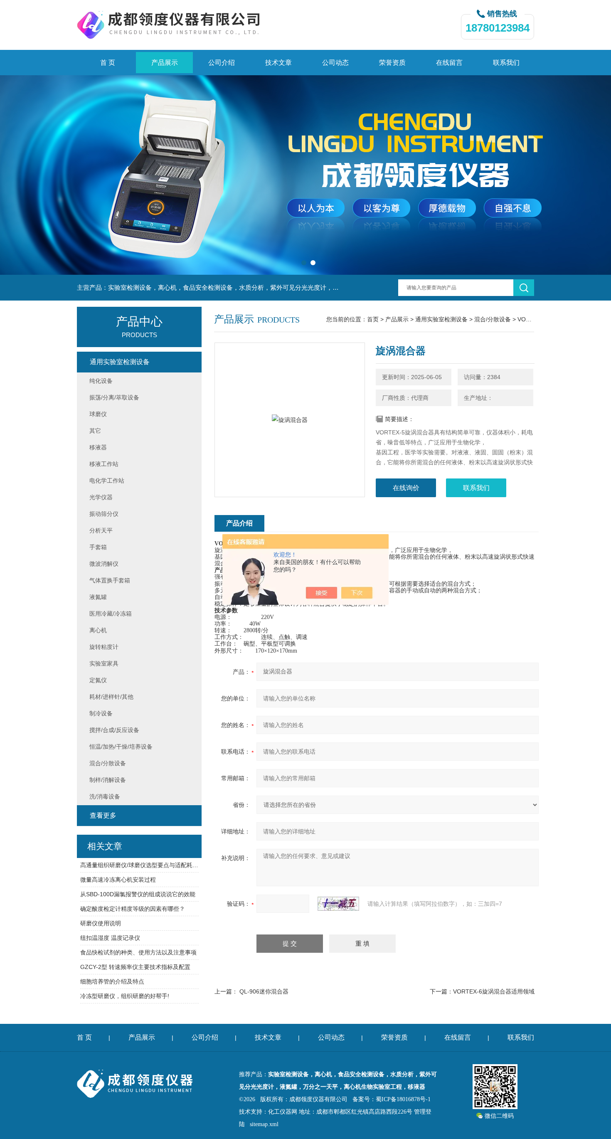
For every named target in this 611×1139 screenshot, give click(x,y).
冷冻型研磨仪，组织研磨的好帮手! (124, 996)
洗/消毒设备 (104, 796)
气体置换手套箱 (109, 580)
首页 (373, 319)
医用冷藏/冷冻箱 (110, 613)
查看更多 (103, 815)
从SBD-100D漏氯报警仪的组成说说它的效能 (137, 894)
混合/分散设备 (492, 319)
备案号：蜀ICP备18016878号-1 (391, 1099)
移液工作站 (103, 464)
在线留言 (449, 62)
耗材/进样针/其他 (111, 696)
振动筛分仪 (103, 513)
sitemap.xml (264, 1124)
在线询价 (406, 487)
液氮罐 (98, 597)
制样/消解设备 (107, 780)
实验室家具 (103, 663)
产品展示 (164, 62)
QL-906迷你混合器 (263, 991)
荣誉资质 (392, 62)
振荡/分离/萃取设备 (114, 397)
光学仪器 (101, 497)
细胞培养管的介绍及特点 (112, 981)
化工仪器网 (282, 1112)
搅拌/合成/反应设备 (114, 730)
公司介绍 (221, 62)
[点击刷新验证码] (338, 904)
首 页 (107, 62)
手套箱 (98, 547)
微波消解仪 (103, 563)
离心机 (98, 630)
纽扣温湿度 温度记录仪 (110, 937)
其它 (95, 430)
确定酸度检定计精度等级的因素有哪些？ (132, 908)
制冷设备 (101, 713)
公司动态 (335, 62)
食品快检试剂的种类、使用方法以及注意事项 (138, 952)
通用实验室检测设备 (441, 319)
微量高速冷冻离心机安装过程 (118, 879)
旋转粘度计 (103, 646)
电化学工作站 (106, 480)
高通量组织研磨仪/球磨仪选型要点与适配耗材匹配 (139, 865)
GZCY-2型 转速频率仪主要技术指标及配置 (135, 967)
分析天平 (101, 530)
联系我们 (506, 62)
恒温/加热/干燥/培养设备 (121, 746)
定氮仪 (98, 680)
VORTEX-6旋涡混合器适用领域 (494, 991)
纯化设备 (101, 380)
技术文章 (278, 62)
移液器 (98, 447)
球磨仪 (98, 414)
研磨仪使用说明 (100, 923)
